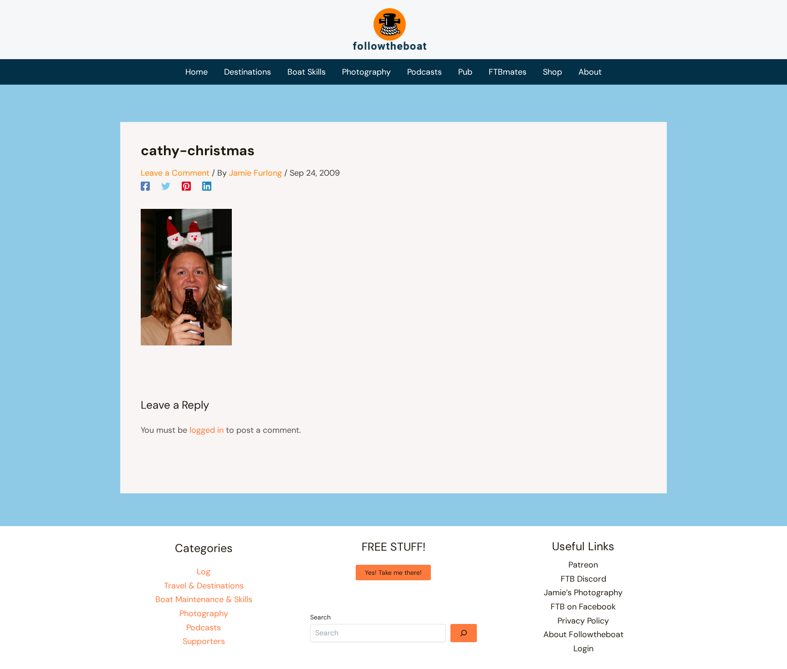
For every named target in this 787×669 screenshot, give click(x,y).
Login (583, 648)
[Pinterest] (186, 185)
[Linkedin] (206, 185)
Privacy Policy (583, 620)
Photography (203, 613)
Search (320, 617)
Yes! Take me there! (393, 572)
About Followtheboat (583, 634)
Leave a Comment (175, 172)
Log (203, 571)
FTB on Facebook (583, 606)
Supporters (204, 641)
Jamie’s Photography (583, 592)
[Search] (463, 633)
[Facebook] (145, 185)
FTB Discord (583, 578)
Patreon (583, 564)
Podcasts (203, 627)
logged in (206, 430)
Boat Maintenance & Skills (203, 599)
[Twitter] (165, 185)
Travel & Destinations (204, 585)
